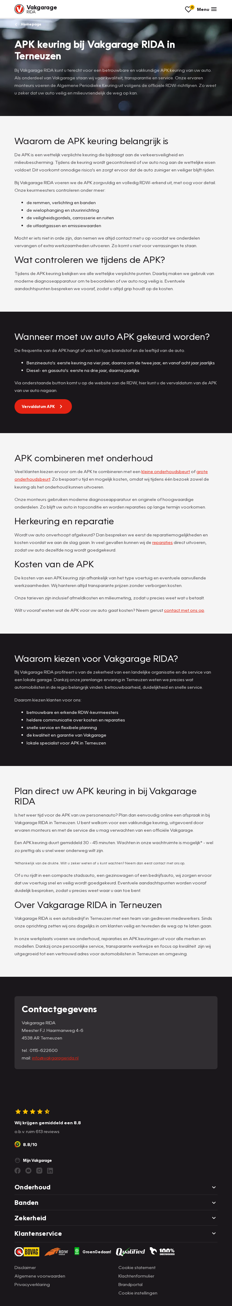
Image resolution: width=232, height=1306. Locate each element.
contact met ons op (184, 610)
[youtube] (28, 1171)
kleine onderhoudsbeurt (165, 471)
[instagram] (39, 1171)
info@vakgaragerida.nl (55, 1057)
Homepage (30, 24)
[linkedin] (50, 1171)
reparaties (162, 542)
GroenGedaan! (96, 1251)
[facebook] (17, 1171)
